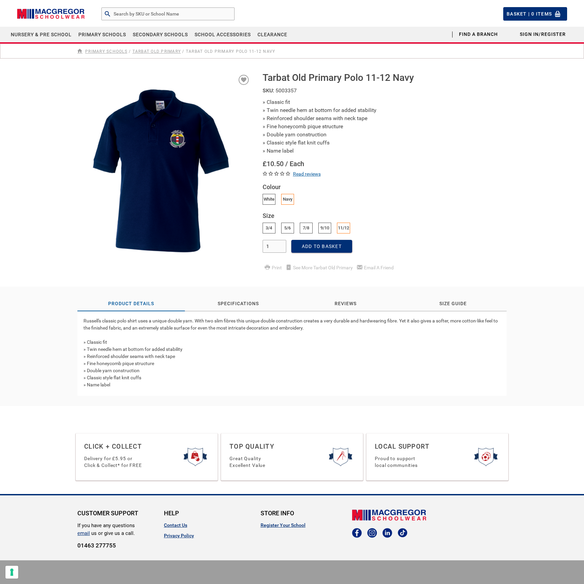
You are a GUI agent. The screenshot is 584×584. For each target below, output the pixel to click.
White (269, 199)
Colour (272, 186)
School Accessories (223, 34)
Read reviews (307, 174)
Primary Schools (102, 34)
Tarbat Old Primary (156, 51)
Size (268, 215)
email (83, 533)
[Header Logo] (50, 14)
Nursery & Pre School (41, 34)
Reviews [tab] (346, 303)
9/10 (324, 227)
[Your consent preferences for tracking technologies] (11, 572)
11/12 (343, 227)
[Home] (80, 51)
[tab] (292, 353)
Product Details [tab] (131, 303)
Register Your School (283, 525)
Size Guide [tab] (453, 303)
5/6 (287, 227)
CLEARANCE (272, 34)
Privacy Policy (179, 535)
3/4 (269, 227)
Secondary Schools (160, 34)
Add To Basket (322, 246)
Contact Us (175, 525)
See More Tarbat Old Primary (323, 267)
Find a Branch (478, 34)
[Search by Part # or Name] (107, 14)
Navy (287, 199)
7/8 (306, 227)
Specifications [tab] (238, 303)
